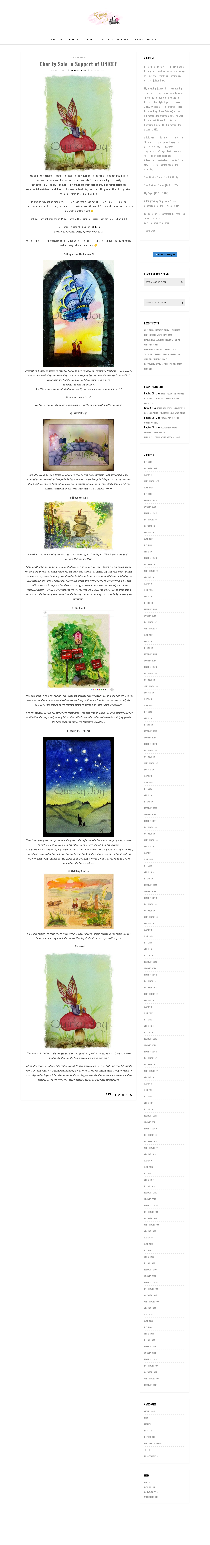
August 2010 (150, 1154)
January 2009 (150, 1276)
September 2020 (151, 481)
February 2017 (150, 654)
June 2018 (148, 590)
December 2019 (150, 513)
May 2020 (148, 494)
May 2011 (148, 1096)
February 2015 (150, 808)
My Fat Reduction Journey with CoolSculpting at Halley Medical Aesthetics (164, 398)
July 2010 (148, 1160)
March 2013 (149, 955)
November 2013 (150, 904)
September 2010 (151, 1148)
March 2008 (149, 1340)
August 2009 (150, 1231)
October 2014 (150, 833)
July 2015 (148, 776)
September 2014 (151, 840)
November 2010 (151, 1135)
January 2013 (150, 968)
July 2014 (148, 853)
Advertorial (149, 1411)
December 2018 (150, 558)
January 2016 (150, 737)
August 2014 (150, 846)
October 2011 (150, 1064)
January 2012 (150, 1045)
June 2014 (148, 859)
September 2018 (151, 571)
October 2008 (150, 1295)
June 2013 (148, 936)
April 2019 (149, 551)
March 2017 (149, 648)
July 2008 (148, 1314)
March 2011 (149, 1109)
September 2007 (151, 1378)
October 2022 (150, 468)
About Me (57, 40)
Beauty (104, 40)
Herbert (148, 437)
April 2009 (149, 1257)
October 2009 (150, 1218)
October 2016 (150, 680)
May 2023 (148, 462)
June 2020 (148, 487)
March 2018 (149, 603)
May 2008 (148, 1327)
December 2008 (151, 1282)
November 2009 (151, 1212)
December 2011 (150, 1051)
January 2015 (150, 814)
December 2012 (150, 974)
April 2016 (149, 718)
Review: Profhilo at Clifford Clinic (160, 349)
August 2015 (150, 769)
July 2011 (148, 1083)
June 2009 (148, 1244)
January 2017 (150, 660)
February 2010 (150, 1192)
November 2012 (151, 981)
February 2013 (150, 962)
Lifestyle (122, 40)
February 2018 (150, 609)
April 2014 (149, 872)
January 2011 (150, 1122)
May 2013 (148, 942)
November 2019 (150, 519)
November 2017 (150, 622)
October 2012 (150, 987)
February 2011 (150, 1116)
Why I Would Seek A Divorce (167, 437)
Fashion (74, 40)
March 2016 (149, 724)
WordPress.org (151, 1497)
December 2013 (150, 898)
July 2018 (148, 583)
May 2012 (148, 1019)
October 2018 (150, 564)
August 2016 (150, 692)
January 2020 (150, 507)
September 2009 (151, 1224)
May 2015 (148, 789)
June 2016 (148, 705)
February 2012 (150, 1039)
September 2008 (151, 1301)
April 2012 (149, 1026)
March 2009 (149, 1263)
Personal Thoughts (147, 40)
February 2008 (150, 1346)
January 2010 (150, 1199)
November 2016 (150, 673)
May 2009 (148, 1250)
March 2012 (149, 1032)
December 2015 (150, 744)
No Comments (97, 70)
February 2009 (150, 1269)
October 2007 (150, 1372)
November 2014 (151, 827)
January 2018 (150, 616)
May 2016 (148, 712)
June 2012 (148, 1013)
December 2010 (150, 1128)
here (97, 227)
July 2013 (148, 930)
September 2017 (151, 628)
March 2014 (149, 878)
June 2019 (148, 539)
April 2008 (149, 1333)
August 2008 (150, 1308)
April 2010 (149, 1180)
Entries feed (149, 1487)
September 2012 (151, 994)
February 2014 (150, 885)
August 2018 (150, 577)
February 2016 (150, 731)
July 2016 (148, 699)
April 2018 (149, 596)
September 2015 (151, 763)
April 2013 (149, 949)
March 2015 (149, 801)
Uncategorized (78, 57)
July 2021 (148, 474)
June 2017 (148, 635)
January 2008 (150, 1353)
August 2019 (150, 532)
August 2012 (150, 1000)
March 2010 (149, 1186)
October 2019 (150, 526)
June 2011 (148, 1090)
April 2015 (149, 795)
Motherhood (150, 1437)
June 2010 (148, 1167)
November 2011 (150, 1058)
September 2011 (151, 1071)
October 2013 (150, 910)
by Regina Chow (79, 70)
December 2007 (151, 1359)
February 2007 (150, 1385)
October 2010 (150, 1141)
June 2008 (148, 1321)
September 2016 (151, 686)
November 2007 (151, 1366)
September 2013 (151, 917)
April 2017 (149, 641)
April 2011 (148, 1103)
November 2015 (150, 750)
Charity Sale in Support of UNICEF (78, 64)
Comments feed (151, 1492)
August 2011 (149, 1077)
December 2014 (150, 821)
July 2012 (148, 1007)
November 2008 (151, 1289)
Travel (89, 40)
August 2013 (150, 923)
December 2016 (150, 667)
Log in (147, 1482)
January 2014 (150, 891)
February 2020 (151, 500)
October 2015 (150, 757)
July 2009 (148, 1237)
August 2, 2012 (59, 70)
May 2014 (148, 866)
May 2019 (148, 545)
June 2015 (148, 782)
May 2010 (148, 1173)
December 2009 (151, 1205)
